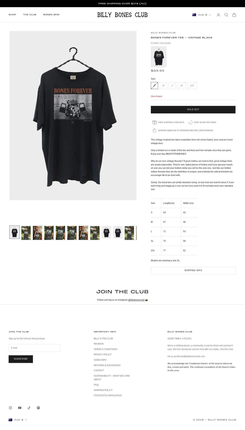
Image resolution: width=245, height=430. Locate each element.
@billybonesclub (136, 300)
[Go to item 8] (95, 233)
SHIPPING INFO (193, 270)
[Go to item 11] (129, 233)
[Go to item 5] (60, 233)
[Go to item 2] (26, 233)
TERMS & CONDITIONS (105, 349)
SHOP (12, 14)
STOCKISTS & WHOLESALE (108, 395)
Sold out (193, 109)
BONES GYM (51, 14)
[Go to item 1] (15, 232)
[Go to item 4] (49, 233)
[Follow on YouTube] (20, 408)
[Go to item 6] (72, 233)
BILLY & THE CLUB (103, 338)
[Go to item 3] (37, 233)
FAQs (96, 385)
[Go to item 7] (83, 233)
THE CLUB (29, 14)
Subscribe (21, 359)
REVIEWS (99, 344)
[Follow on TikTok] (29, 408)
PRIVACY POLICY (103, 354)
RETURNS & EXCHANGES (107, 365)
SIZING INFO (100, 360)
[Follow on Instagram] (10, 408)
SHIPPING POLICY (103, 390)
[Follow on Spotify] (38, 408)
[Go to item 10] (118, 232)
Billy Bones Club (163, 33)
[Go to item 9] (106, 232)
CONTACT (99, 370)
